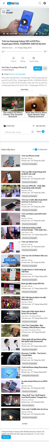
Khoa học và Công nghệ (16, 74)
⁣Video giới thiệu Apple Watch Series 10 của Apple (33, 312)
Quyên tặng (33, 61)
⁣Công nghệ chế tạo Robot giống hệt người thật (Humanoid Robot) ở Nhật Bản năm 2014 (33, 341)
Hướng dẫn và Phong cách (30, 375)
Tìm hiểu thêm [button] (39, 434)
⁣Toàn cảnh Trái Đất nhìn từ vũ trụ (34, 409)
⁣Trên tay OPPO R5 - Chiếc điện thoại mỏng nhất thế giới (33, 187)
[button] (44, 3)
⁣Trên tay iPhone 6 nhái (30, 156)
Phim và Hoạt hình (28, 405)
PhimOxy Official (27, 400)
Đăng (39, 131)
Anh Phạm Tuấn (27, 232)
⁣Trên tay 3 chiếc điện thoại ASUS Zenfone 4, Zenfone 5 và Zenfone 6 (34, 202)
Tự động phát (42, 149)
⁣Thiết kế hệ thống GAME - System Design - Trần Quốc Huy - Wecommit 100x (34, 230)
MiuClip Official (26, 158)
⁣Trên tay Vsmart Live (29, 242)
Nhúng (22, 61)
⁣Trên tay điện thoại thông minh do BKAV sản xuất (33, 173)
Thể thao (25, 307)
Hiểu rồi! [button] (6, 437)
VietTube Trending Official (13, 67)
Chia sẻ (13, 61)
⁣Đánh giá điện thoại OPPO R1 (32, 283)
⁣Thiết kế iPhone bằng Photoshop (34, 367)
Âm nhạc (25, 335)
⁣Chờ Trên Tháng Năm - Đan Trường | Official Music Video (33, 326)
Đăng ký (37, 68)
